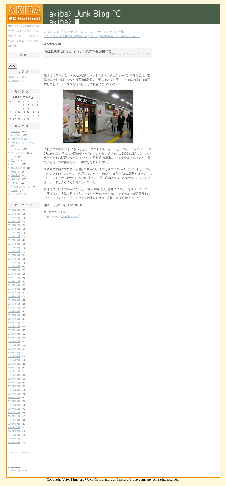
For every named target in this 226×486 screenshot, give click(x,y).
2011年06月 (14, 210)
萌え (13, 160)
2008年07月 (14, 341)
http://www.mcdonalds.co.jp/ (62, 216)
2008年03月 (14, 356)
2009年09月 (14, 289)
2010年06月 (14, 255)
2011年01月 (14, 229)
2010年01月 (14, 274)
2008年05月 (14, 349)
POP (13, 156)
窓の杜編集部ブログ (18, 80)
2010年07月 (14, 251)
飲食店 (148, 54)
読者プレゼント (22, 186)
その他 (14, 183)
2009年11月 (14, 281)
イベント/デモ (18, 153)
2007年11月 (14, 371)
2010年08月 (14, 247)
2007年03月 (14, 401)
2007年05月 (14, 394)
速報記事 (15, 171)
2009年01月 (14, 319)
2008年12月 (14, 322)
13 (14, 112)
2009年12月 (14, 277)
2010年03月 (14, 266)
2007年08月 (14, 382)
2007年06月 (14, 390)
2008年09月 (14, 334)
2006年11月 (14, 416)
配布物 (17, 135)
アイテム (15, 131)
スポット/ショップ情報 (22, 143)
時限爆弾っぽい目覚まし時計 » (120, 36)
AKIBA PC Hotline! (17, 26)
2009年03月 (14, 311)
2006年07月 (14, 431)
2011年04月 (14, 217)
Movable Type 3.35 (17, 470)
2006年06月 (14, 435)
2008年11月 (14, 326)
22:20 (128, 54)
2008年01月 (14, 364)
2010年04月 (14, 262)
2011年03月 (14, 221)
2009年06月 (14, 300)
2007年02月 (14, 405)
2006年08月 (14, 427)
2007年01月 (14, 409)
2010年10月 (14, 240)
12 (10, 112)
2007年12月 (14, 367)
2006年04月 (14, 442)
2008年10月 (14, 330)
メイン (93, 36)
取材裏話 (15, 175)
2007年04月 (14, 397)
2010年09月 (14, 244)
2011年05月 (14, 214)
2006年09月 (14, 424)
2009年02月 (14, 315)
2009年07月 (14, 296)
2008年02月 (14, 360)
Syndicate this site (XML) (20, 452)
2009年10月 (14, 285)
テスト (14, 190)
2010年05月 (14, 259)
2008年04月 (14, 352)
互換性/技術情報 (19, 139)
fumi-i (121, 54)
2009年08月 (14, 292)
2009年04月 (14, 307)
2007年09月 (14, 379)
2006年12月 (14, 412)
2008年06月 (14, 345)
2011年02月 (14, 225)
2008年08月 (14, 337)
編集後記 (15, 179)
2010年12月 (14, 232)
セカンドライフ (18, 194)
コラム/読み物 (18, 168)
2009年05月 (14, 304)
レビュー (15, 164)
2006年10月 (14, 420)
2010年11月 (14, 236)
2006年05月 (14, 439)
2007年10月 (14, 375)
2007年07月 (14, 386)
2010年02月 (14, 270)
